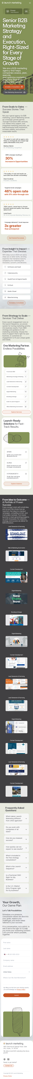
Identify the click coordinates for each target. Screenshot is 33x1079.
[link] (14, 87)
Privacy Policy (7, 1076)
